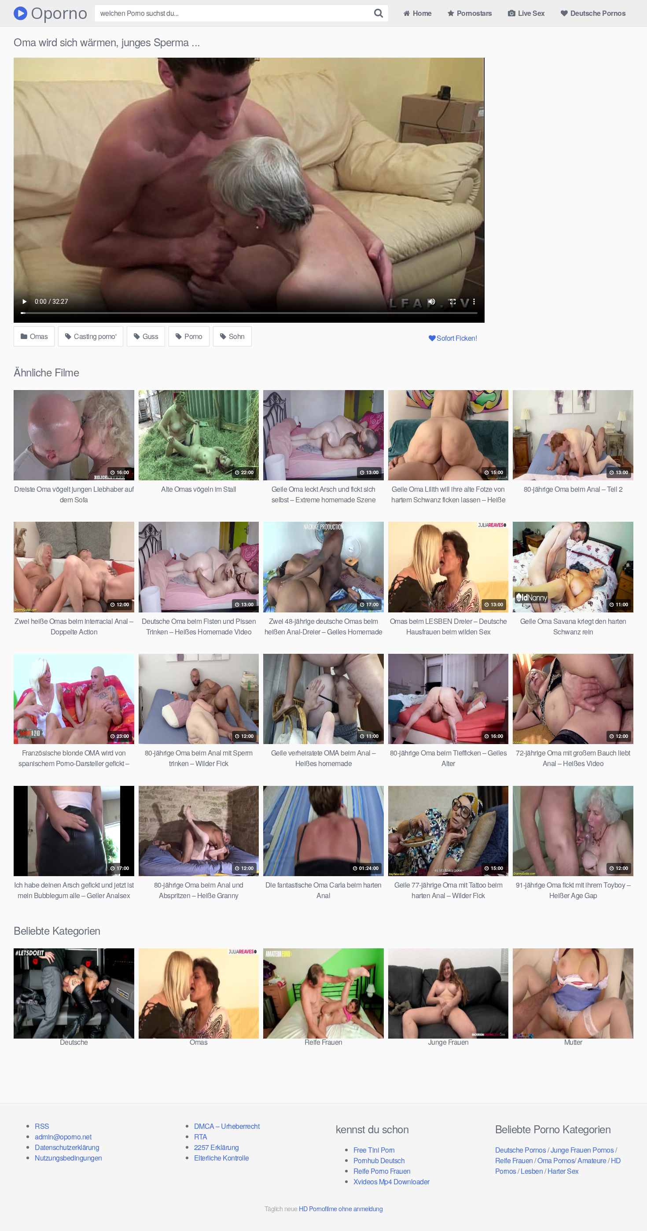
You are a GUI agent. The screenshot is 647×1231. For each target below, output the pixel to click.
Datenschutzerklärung (67, 1147)
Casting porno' (95, 336)
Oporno (57, 13)
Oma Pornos (555, 1160)
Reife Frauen (514, 1160)
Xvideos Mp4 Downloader (391, 1181)
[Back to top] (623, 1202)
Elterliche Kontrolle (221, 1158)
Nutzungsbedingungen (68, 1158)
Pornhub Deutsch (379, 1160)
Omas (38, 336)
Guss (149, 336)
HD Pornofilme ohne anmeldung (340, 1208)
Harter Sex (563, 1171)
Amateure (591, 1160)
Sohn (236, 336)
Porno (192, 336)
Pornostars (473, 13)
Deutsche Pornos (597, 13)
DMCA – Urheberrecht (227, 1126)
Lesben (532, 1171)
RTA (200, 1136)
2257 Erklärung (216, 1147)
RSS (42, 1126)
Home (421, 13)
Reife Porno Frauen (382, 1171)
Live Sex (530, 13)
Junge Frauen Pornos (582, 1150)
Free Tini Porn (374, 1150)
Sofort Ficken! (457, 338)
